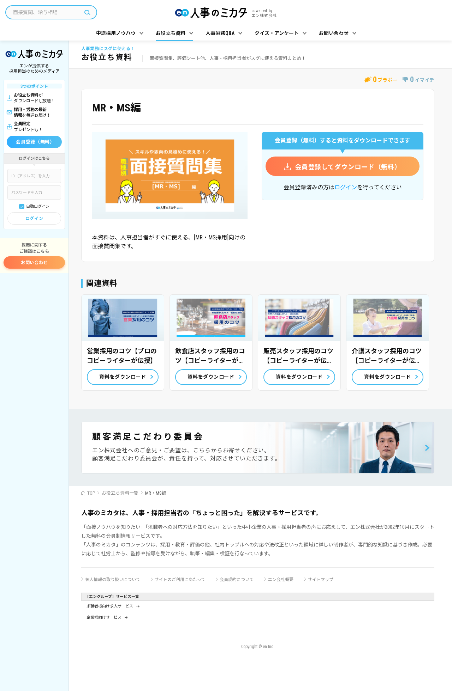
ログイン (34, 218)
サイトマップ (320, 579)
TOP (91, 493)
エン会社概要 (280, 579)
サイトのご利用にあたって (180, 579)
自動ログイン (37, 206)
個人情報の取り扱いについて (112, 579)
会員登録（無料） (35, 142)
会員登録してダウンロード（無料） (348, 167)
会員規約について (237, 579)
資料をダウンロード (122, 377)
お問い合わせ (34, 262)
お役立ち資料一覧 (120, 493)
